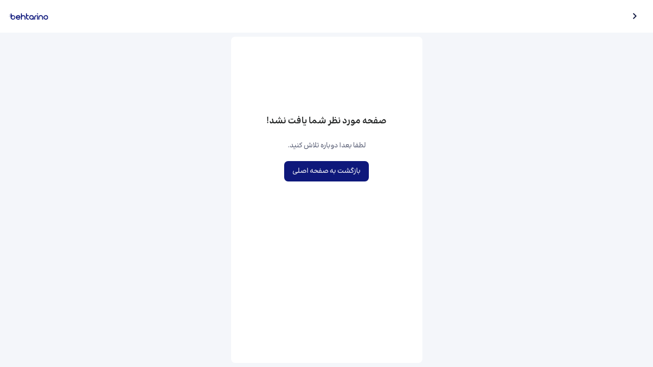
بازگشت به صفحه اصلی (326, 171)
